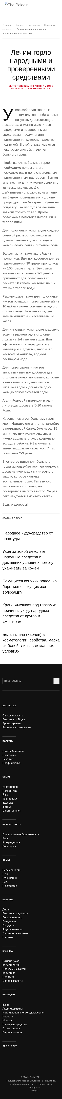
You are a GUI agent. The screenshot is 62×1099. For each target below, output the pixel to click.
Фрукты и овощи (12, 929)
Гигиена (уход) (11, 961)
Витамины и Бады (13, 719)
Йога (5, 794)
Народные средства (14, 1024)
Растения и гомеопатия (16, 727)
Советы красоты (12, 980)
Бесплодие (9, 846)
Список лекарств (12, 715)
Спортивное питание (15, 933)
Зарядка (7, 802)
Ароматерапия (11, 723)
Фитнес (6, 806)
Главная (6, 25)
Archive (20, 25)
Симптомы (9, 755)
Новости (7, 1016)
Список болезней (13, 751)
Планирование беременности (20, 834)
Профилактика (11, 763)
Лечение (7, 759)
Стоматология (11, 1028)
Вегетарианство (12, 917)
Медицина (34, 25)
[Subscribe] (56, 681)
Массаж (7, 1020)
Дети (5, 882)
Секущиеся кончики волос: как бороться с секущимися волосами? (30, 586)
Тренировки (9, 798)
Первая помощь (12, 1032)
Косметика (8, 973)
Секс (5, 874)
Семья (6, 860)
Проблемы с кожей (14, 969)
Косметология (11, 965)
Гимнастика (9, 790)
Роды (5, 838)
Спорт (6, 777)
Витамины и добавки (15, 913)
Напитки (7, 937)
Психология (9, 886)
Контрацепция (11, 842)
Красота (7, 951)
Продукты (8, 925)
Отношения (9, 878)
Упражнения (10, 786)
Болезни (8, 741)
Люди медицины (12, 1008)
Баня (5, 1004)
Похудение (9, 921)
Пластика (8, 976)
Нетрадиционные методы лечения (23, 1012)
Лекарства (9, 706)
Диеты (6, 909)
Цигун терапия (11, 810)
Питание (7, 900)
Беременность (11, 824)
